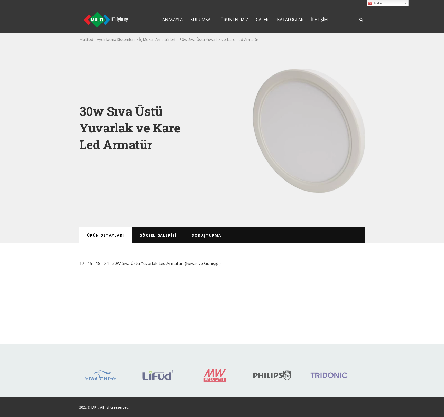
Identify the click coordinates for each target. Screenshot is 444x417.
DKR (95, 407)
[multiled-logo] (105, 19)
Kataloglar (290, 19)
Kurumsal (201, 19)
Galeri (263, 19)
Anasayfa (172, 19)
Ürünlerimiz (234, 19)
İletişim (319, 19)
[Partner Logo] (100, 373)
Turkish (378, 3)
